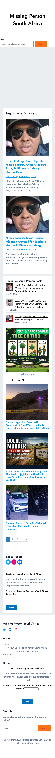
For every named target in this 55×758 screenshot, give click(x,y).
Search (3, 39)
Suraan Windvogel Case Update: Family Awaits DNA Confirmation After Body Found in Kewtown (31, 303)
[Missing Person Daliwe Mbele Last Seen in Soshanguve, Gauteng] (9, 319)
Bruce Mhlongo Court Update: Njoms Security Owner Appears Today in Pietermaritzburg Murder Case (26, 166)
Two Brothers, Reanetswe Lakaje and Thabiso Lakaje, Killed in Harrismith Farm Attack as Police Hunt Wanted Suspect (26, 475)
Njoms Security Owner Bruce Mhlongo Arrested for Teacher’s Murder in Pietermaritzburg (26, 241)
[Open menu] (27, 32)
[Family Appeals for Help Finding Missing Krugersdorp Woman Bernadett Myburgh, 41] (9, 287)
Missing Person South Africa (27, 19)
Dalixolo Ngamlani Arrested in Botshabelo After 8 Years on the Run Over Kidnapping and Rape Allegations (27, 425)
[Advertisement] (27, 79)
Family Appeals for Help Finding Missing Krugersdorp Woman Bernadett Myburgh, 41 (30, 288)
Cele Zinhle (11, 176)
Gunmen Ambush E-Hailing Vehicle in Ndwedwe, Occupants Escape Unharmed (26, 526)
